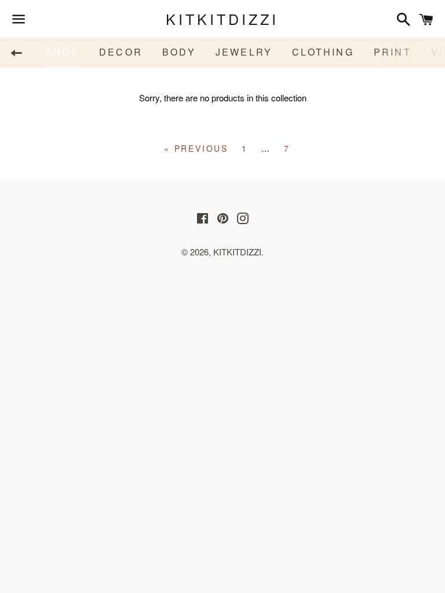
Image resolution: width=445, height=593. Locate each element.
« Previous (196, 148)
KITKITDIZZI (222, 19)
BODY (179, 51)
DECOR (121, 51)
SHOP (62, 51)
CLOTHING (323, 51)
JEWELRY (244, 51)
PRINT (392, 51)
